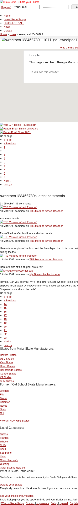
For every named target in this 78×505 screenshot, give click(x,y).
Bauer (3, 398)
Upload (8, 30)
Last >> (8, 184)
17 (5, 315)
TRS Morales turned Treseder (46, 211)
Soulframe (6, 452)
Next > (7, 180)
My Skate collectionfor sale (45, 274)
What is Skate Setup (12, 503)
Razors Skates (8, 354)
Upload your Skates (11, 484)
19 (5, 322)
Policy (54, 503)
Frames (4, 437)
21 (5, 330)
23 (5, 337)
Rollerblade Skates (11, 369)
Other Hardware (9, 460)
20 (5, 326)
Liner (3, 456)
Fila (2, 394)
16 (5, 311)
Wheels (4, 441)
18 (5, 319)
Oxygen (4, 390)
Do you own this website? (44, 72)
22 (5, 334)
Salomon (5, 402)
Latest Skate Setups (15, 19)
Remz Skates (7, 366)
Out (2, 413)
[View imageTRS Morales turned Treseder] (18, 207)
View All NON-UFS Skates (15, 420)
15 (5, 307)
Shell (3, 449)
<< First (8, 139)
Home (7, 15)
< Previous (10, 143)
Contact (30, 503)
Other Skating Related (12, 467)
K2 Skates (5, 377)
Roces (3, 405)
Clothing (5, 463)
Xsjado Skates (8, 373)
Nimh (3, 409)
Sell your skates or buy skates (16, 495)
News (7, 26)
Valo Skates (6, 362)
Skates (4, 434)
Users (13, 34)
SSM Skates (7, 381)
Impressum (42, 503)
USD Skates (7, 358)
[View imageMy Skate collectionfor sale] (16, 270)
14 (5, 304)
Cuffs (3, 445)
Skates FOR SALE (14, 23)
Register (6, 7)
